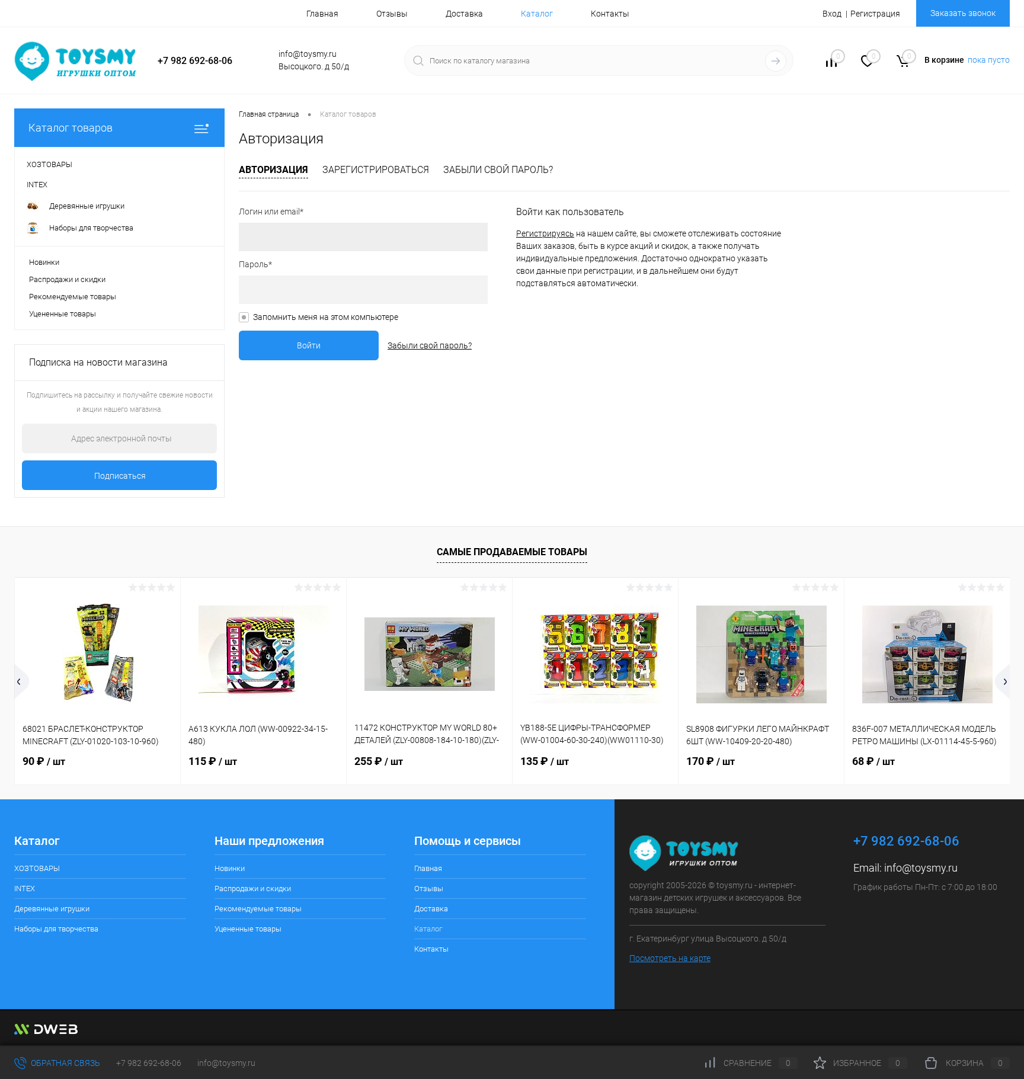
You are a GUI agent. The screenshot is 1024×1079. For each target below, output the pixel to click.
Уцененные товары (62, 313)
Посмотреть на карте (670, 958)
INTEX (24, 888)
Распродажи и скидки (67, 279)
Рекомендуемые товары (72, 296)
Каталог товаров (70, 127)
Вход (832, 13)
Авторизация (273, 169)
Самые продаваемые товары (512, 552)
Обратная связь (64, 1063)
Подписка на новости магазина (98, 362)
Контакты (610, 13)
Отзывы (392, 13)
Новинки (44, 262)
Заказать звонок (963, 13)
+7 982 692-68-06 (148, 1063)
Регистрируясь (545, 233)
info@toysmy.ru (921, 868)
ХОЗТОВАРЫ (37, 868)
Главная (322, 13)
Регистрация (875, 13)
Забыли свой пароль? (498, 169)
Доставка (464, 13)
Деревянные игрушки (51, 908)
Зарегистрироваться (375, 169)
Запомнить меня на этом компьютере (325, 317)
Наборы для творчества (56, 928)
